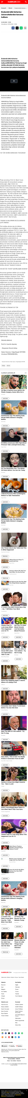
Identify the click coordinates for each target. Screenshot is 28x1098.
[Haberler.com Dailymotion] (19, 1037)
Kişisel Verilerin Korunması (19, 1012)
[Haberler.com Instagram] (12, 1033)
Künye (16, 977)
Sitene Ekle (18, 1025)
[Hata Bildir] (14, 1063)
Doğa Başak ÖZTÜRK (20, 361)
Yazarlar (17, 993)
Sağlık (16, 984)
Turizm (17, 991)
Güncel (10, 8)
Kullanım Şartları (19, 1004)
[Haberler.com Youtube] (9, 1037)
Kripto (2, 993)
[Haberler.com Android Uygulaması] (12, 1046)
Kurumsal (17, 1002)
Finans (16, 989)
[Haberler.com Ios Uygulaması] (4, 1046)
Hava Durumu (4, 1004)
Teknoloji (17, 987)
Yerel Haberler (18, 996)
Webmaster (18, 1018)
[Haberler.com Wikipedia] (6, 1037)
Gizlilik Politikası (19, 1006)
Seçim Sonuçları (5, 1009)
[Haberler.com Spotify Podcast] (22, 1033)
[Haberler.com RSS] (2, 1037)
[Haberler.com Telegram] (15, 1037)
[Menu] (2, 2)
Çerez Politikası (19, 1009)
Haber (8, 1060)
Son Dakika (4, 991)
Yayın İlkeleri (21, 977)
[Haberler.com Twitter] (9, 1033)
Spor (2, 987)
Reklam (8, 977)
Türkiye (3, 365)
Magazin (3, 989)
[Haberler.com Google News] (2, 1033)
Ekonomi (3, 984)
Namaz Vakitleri (5, 1006)
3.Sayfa (3, 996)
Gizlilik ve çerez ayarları (6, 1063)
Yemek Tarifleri (4, 1015)
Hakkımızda (3, 977)
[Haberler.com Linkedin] (15, 1033)
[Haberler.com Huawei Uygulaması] (19, 1046)
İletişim (12, 977)
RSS (16, 1022)
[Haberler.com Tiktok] (12, 1037)
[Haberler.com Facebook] (6, 1033)
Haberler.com (4, 1002)
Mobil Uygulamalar (19, 1020)
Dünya (2, 998)
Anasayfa (3, 8)
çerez (7, 1092)
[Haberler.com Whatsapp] (19, 1033)
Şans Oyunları (4, 1011)
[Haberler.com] (6, 972)
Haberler (3, 982)
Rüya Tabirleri (4, 1013)
